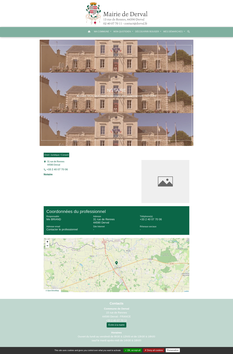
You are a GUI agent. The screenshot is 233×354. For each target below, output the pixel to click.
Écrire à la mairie (116, 325)
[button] (89, 32)
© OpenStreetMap (52, 291)
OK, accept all (134, 350)
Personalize (173, 350)
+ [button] (47, 241)
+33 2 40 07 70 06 (57, 169)
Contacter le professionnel (62, 229)
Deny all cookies (154, 350)
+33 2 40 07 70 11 (116, 320)
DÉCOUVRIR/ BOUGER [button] (147, 31)
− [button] (47, 245)
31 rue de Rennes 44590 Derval (55, 163)
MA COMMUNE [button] (102, 31)
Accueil (81, 95)
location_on (115, 261)
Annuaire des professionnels (126, 95)
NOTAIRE (151, 95)
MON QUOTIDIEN (98, 95)
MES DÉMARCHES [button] (173, 31)
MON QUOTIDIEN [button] (122, 31)
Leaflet (186, 291)
